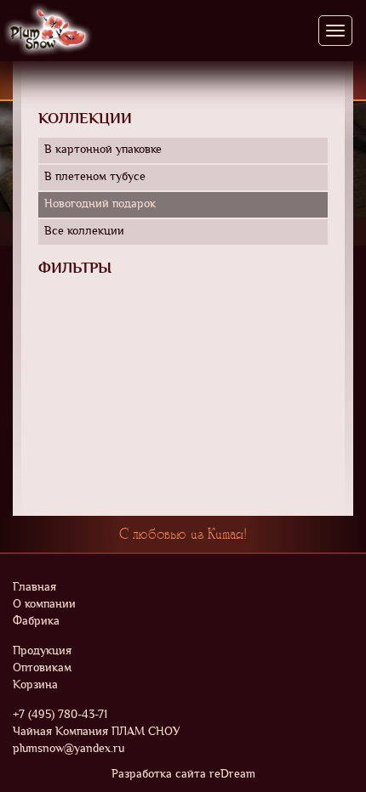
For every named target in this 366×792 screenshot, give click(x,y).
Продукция (42, 651)
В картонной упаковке (103, 150)
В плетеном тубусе (95, 177)
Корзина (35, 685)
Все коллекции (84, 231)
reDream (232, 774)
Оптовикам (42, 668)
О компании (44, 604)
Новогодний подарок (100, 204)
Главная (34, 587)
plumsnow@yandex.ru (68, 749)
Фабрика (36, 621)
